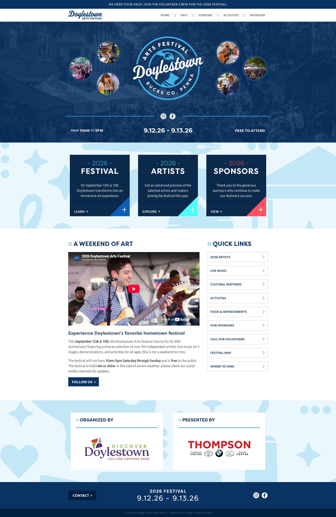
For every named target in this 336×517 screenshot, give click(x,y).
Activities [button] (231, 15)
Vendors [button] (205, 15)
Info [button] (184, 15)
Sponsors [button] (257, 15)
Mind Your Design (199, 513)
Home (165, 15)
